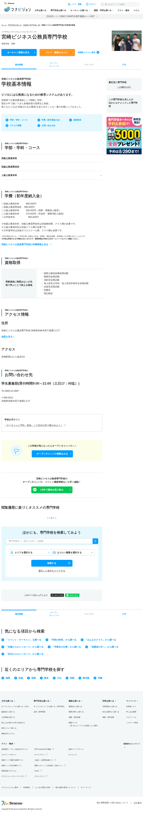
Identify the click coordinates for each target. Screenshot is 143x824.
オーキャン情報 (18, 52)
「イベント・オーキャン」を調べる (23, 640)
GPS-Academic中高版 (42, 749)
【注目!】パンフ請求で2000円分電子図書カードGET (70, 16)
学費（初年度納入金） (51, 120)
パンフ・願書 (56, 52)
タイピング (72, 755)
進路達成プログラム (8, 771)
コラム (136, 10)
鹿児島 (86, 678)
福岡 (8, 678)
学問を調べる (108, 701)
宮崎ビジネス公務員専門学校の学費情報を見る (24, 244)
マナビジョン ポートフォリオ (12, 776)
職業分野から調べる (76, 712)
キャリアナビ (39, 755)
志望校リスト (131, 706)
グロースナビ (39, 776)
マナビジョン (17, 9)
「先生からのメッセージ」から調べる (25, 654)
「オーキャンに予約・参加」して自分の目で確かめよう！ (33, 425)
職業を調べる (74, 701)
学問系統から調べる (109, 706)
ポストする (58, 595)
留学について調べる (8, 728)
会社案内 (138, 803)
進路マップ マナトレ (76, 749)
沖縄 (100, 678)
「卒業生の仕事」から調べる (66, 647)
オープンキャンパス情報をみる (52, 454)
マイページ (131, 701)
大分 (59, 678)
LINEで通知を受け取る (51, 490)
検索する (51, 563)
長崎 (33, 678)
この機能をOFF (124, 87)
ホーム (3, 25)
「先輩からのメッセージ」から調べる (25, 647)
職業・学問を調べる (103, 10)
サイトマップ (86, 787)
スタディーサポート (8, 755)
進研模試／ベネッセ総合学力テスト (14, 749)
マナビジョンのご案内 (9, 787)
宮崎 (72, 678)
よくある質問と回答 (42, 787)
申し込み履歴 (131, 712)
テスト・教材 (123, 10)
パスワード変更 (132, 723)
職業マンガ (84, 724)
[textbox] (52, 541)
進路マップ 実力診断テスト (11, 766)
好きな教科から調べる (110, 712)
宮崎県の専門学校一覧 (31, 25)
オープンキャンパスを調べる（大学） (15, 706)
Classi (36, 771)
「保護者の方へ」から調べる (103, 647)
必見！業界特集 (39, 712)
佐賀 (20, 678)
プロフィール (131, 717)
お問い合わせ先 (48, 125)
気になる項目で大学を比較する (13, 723)
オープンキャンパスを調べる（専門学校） (49, 706)
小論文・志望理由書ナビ (43, 760)
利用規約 (26, 787)
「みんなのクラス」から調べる (100, 640)
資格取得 (77, 120)
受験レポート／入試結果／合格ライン (48, 766)
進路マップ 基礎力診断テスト (12, 760)
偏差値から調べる (8, 712)
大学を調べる (40, 10)
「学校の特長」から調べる (63, 640)
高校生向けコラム (8, 734)
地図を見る (7, 336)
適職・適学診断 (74, 717)
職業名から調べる (75, 706)
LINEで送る (74, 595)
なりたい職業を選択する (69, 552)
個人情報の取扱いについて (65, 787)
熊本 (46, 678)
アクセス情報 (16, 125)
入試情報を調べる (8, 717)
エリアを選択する (24, 552)
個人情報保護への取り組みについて (112, 803)
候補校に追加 (86, 52)
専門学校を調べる (58, 10)
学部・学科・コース (18, 120)
